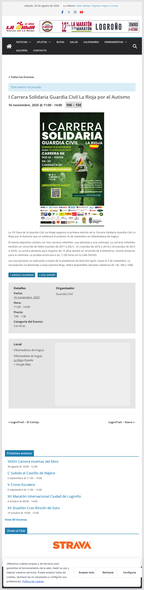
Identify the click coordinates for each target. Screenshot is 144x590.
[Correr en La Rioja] (9, 46)
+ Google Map (22, 364)
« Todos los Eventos (21, 77)
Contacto (40, 50)
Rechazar (108, 572)
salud (74, 42)
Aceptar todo (86, 572)
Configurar (129, 572)
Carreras (19, 326)
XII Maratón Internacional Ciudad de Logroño (44, 496)
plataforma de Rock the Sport (79, 260)
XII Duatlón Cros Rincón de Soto (34, 508)
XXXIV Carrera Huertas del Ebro (33, 461)
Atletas (42, 42)
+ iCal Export (47, 275)
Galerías (22, 50)
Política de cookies (33, 581)
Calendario (91, 42)
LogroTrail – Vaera (122, 422)
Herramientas (113, 42)
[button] (29, 42)
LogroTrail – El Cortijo (23, 422)
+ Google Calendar (22, 275)
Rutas (60, 42)
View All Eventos (16, 519)
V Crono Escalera (21, 484)
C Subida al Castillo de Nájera (31, 473)
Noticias (21, 42)
